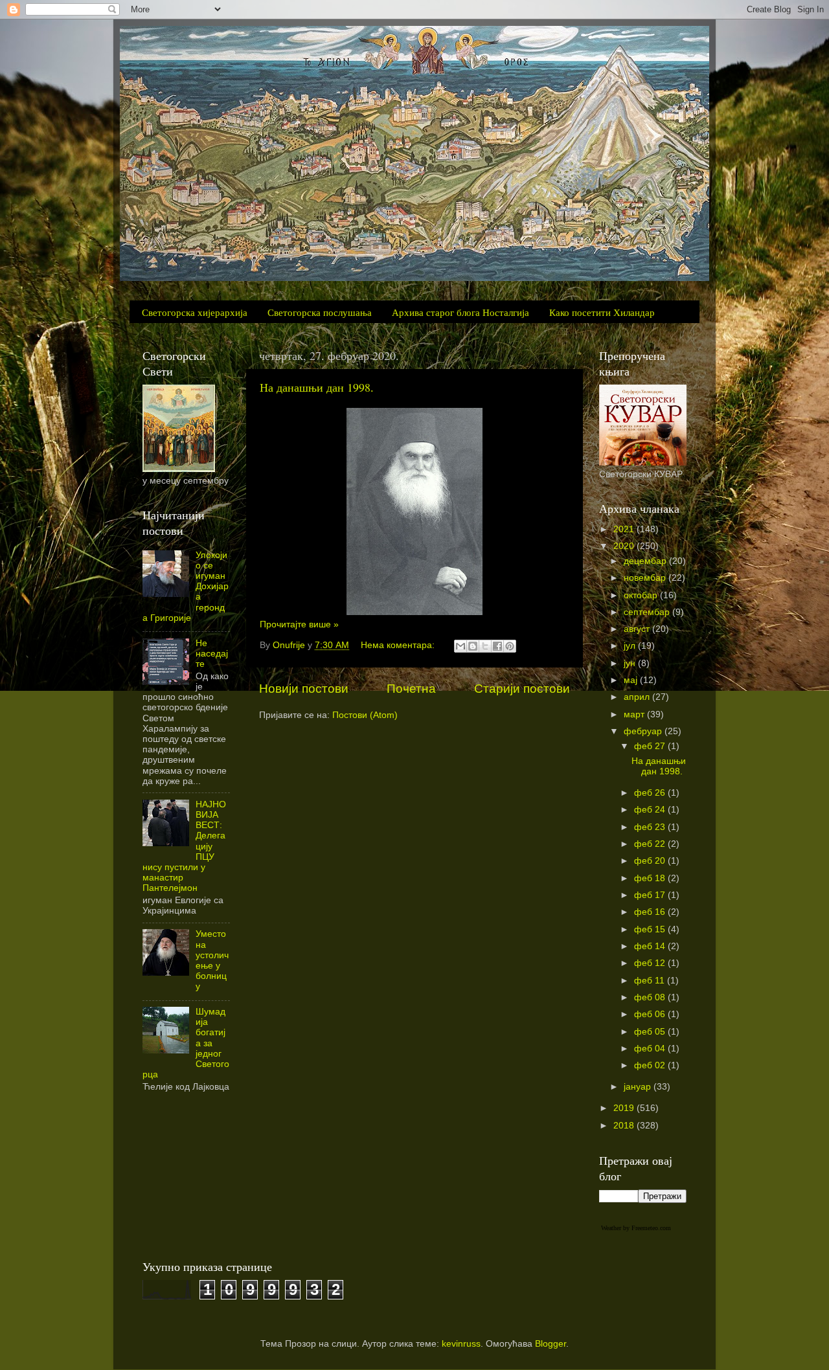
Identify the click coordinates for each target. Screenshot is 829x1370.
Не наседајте (212, 653)
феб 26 (651, 793)
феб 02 (651, 1065)
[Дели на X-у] (485, 646)
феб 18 (651, 878)
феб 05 (651, 1032)
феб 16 (651, 912)
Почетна (411, 688)
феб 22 (651, 844)
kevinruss (461, 1344)
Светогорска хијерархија (194, 312)
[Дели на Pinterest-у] (509, 646)
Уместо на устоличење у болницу (212, 960)
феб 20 (651, 861)
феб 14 (651, 946)
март (635, 714)
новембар (646, 578)
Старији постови (522, 688)
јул (631, 646)
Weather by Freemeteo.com (636, 1227)
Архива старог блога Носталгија (460, 312)
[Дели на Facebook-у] (497, 646)
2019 (625, 1108)
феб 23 (651, 827)
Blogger (550, 1344)
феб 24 (651, 809)
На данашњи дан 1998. (317, 387)
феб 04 (651, 1048)
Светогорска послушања (319, 312)
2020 (625, 546)
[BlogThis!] (472, 646)
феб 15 (651, 929)
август (638, 629)
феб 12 (651, 963)
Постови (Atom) (365, 715)
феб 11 (650, 980)
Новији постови (303, 688)
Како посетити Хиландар (602, 312)
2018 (625, 1125)
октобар (642, 595)
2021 (625, 529)
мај (632, 680)
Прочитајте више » (299, 624)
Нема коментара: (399, 645)
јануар (638, 1087)
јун (631, 663)
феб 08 (651, 997)
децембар (646, 561)
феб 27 (651, 746)
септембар (648, 612)
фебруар (644, 731)
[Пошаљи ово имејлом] (460, 646)
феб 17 (651, 895)
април (638, 697)
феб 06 (651, 1014)
